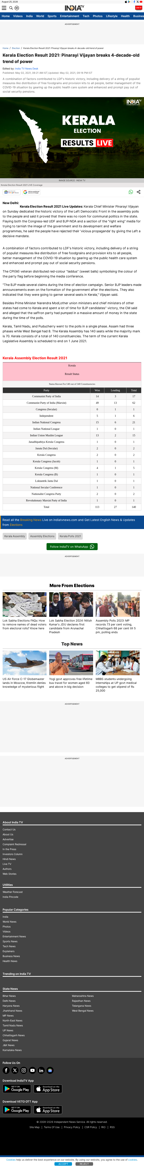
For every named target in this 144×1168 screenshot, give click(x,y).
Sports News (10, 941)
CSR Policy (90, 1127)
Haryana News (11, 1005)
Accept (63, 1163)
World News (9, 921)
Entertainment (69, 16)
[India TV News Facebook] (134, 2)
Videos (18, 16)
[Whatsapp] (131, 192)
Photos (98, 16)
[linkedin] (41, 1070)
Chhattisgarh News (14, 1035)
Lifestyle (111, 16)
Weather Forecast (13, 891)
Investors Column (12, 854)
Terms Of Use (52, 1127)
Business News (11, 956)
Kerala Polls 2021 (70, 536)
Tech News (9, 946)
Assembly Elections (42, 536)
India (29, 16)
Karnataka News (12, 1050)
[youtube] (32, 1070)
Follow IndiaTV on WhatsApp (69, 546)
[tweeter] (14, 1070)
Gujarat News (10, 1040)
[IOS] (126, 2)
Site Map (35, 1127)
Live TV (7, 863)
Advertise (8, 839)
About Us (8, 834)
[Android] (129, 2)
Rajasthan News (81, 1000)
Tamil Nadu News (13, 1025)
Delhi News (9, 1000)
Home (6, 16)
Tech (86, 16)
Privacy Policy (72, 1127)
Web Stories (9, 873)
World (40, 16)
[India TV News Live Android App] (17, 1089)
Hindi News (9, 858)
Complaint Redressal (14, 844)
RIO (103, 1127)
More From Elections (72, 585)
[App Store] (48, 1089)
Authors (7, 868)
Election (16, 48)
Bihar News (9, 995)
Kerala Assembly (14, 536)
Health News (10, 961)
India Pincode (10, 896)
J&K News (8, 1045)
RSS (112, 1127)
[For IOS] (48, 1110)
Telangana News (81, 1005)
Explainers (8, 951)
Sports (52, 16)
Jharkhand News (12, 1010)
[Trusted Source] (31, 192)
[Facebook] (6, 1070)
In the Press (9, 849)
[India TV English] (74, 8)
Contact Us (9, 829)
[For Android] (17, 1110)
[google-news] (50, 1070)
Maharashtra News (83, 995)
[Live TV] (138, 8)
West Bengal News (82, 1010)
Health (125, 16)
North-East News (12, 1020)
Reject (84, 1163)
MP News (8, 1015)
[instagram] (23, 1070)
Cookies (10, 1159)
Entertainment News (14, 936)
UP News (8, 1030)
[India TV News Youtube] (141, 2)
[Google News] (12, 192)
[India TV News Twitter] (137, 2)
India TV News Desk (26, 68)
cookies (132, 1159)
